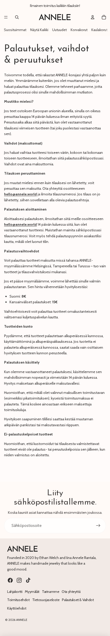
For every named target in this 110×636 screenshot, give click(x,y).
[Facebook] (10, 580)
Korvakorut (79, 29)
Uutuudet (59, 29)
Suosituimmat (15, 29)
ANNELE (21, 620)
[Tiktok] (28, 580)
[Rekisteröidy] (98, 525)
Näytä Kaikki (39, 29)
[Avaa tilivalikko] (92, 17)
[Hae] (17, 17)
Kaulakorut (99, 29)
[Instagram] (19, 580)
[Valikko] (6, 17)
